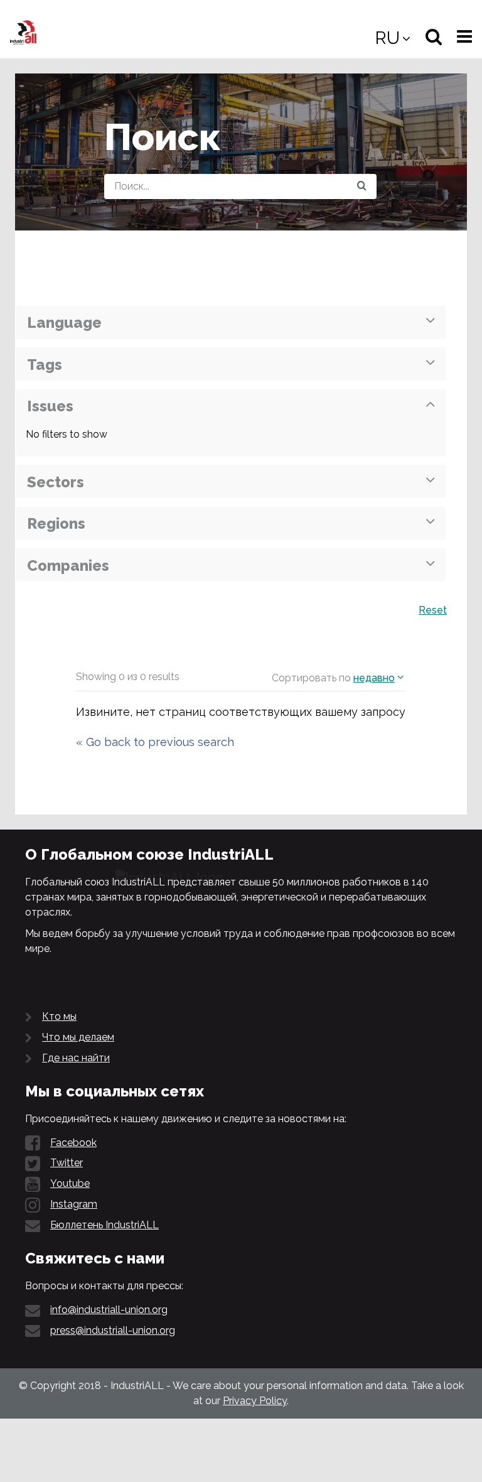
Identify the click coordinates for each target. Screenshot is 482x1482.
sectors (55, 482)
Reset (433, 610)
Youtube (70, 1183)
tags (44, 364)
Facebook (73, 1143)
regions (56, 523)
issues (50, 406)
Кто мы (59, 1016)
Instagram (73, 1204)
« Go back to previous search (155, 742)
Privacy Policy (255, 1401)
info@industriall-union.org (109, 1310)
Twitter (66, 1163)
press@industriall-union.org (112, 1330)
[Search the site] (362, 186)
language (64, 322)
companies (68, 565)
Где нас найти (76, 1058)
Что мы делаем (78, 1037)
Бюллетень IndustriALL (104, 1225)
